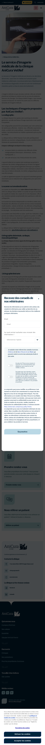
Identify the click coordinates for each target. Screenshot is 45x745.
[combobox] (22, 339)
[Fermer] (38, 299)
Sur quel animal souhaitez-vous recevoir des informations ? (19, 333)
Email (6, 319)
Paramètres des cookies (22, 728)
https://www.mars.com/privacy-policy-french (17, 407)
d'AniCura (11, 352)
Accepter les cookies (22, 741)
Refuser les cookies (22, 734)
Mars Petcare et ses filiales (25, 352)
